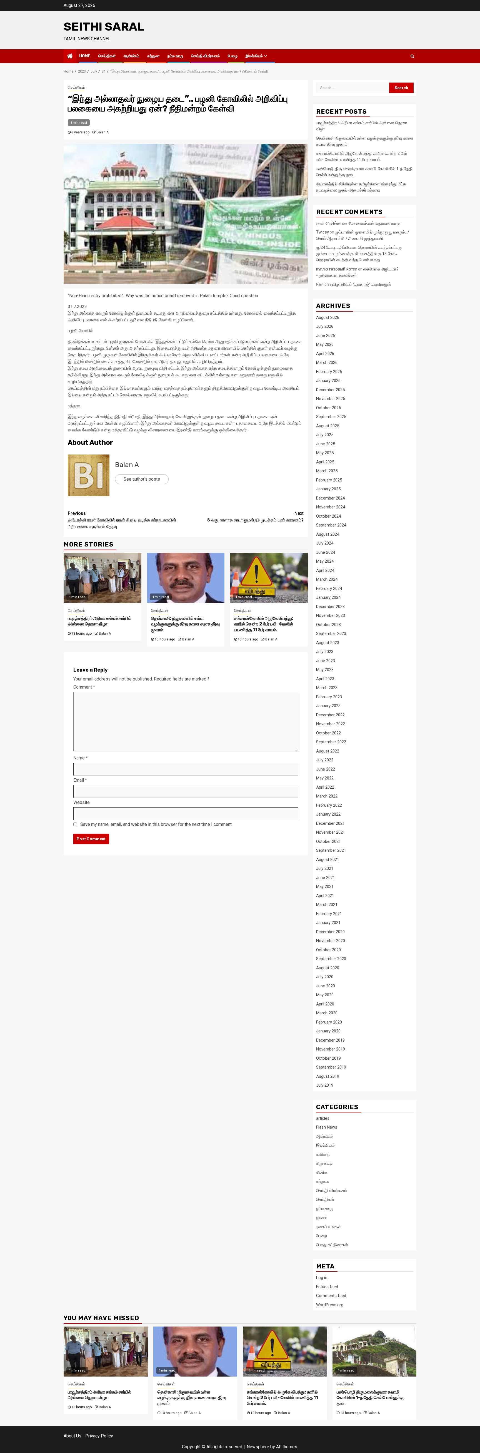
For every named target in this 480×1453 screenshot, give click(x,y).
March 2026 (327, 362)
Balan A (103, 132)
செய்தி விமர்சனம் (205, 56)
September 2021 (331, 850)
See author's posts (142, 479)
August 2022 (327, 751)
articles (322, 1118)
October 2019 (328, 1058)
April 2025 (325, 462)
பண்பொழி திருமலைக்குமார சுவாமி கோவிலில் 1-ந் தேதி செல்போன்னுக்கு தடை (370, 1397)
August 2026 (327, 317)
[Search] (412, 56)
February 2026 (329, 371)
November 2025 (330, 398)
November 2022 (330, 723)
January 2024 (328, 597)
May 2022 (325, 778)
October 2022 (328, 733)
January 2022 (328, 814)
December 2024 (330, 498)
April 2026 (325, 353)
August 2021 (327, 859)
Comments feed (331, 1295)
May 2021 (325, 886)
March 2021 (327, 904)
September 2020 (331, 958)
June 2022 (325, 769)
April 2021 (325, 895)
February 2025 (329, 480)
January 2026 (328, 380)
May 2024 (325, 561)
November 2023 (330, 615)
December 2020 (330, 931)
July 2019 (324, 1085)
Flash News (326, 1127)
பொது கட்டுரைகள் (332, 1244)
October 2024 (328, 516)
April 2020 (325, 1004)
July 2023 (324, 651)
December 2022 (330, 714)
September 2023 (331, 633)
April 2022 (325, 787)
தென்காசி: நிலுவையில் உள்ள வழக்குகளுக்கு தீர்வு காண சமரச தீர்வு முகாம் (185, 624)
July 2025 (324, 434)
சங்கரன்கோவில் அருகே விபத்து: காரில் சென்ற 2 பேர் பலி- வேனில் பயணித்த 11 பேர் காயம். (263, 624)
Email (80, 780)
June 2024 (325, 552)
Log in (321, 1277)
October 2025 (328, 407)
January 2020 (328, 1031)
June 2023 (325, 660)
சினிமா (322, 1172)
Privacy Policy (99, 1436)
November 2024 (330, 507)
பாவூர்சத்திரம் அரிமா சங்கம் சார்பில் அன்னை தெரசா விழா (99, 621)
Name (80, 758)
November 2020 (330, 940)
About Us (72, 1436)
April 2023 (325, 678)
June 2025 (325, 443)
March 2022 (327, 796)
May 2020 (325, 994)
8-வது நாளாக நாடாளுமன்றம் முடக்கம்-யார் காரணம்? (255, 517)
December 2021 (330, 823)
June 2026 (325, 335)
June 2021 (325, 877)
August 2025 (327, 425)
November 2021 (330, 832)
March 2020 (327, 1012)
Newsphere (258, 1446)
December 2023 (330, 606)
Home (84, 56)
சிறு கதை (324, 1163)
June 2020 (325, 985)
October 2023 (328, 624)
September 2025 (331, 416)
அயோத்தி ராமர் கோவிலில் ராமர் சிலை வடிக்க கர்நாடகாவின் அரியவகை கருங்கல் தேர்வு (122, 520)
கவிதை (322, 1154)
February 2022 (329, 805)
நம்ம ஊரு (175, 56)
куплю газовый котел (336, 269)
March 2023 (327, 687)
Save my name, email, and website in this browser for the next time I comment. (156, 824)
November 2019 (330, 1049)
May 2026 (325, 344)
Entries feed (327, 1286)
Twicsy (322, 232)
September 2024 (331, 525)
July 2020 (324, 976)
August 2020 (327, 967)
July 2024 (324, 543)
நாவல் (321, 1217)
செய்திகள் (107, 56)
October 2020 (328, 949)
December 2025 (330, 389)
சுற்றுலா (153, 56)
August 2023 (327, 642)
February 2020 (329, 1022)
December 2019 (330, 1040)
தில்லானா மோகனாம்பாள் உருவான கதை (365, 223)
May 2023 (325, 669)
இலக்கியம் (254, 56)
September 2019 (331, 1067)
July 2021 (324, 868)
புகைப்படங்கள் (328, 1226)
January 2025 (328, 488)
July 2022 (324, 759)
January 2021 (328, 922)
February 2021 (329, 913)
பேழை (233, 56)
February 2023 (329, 696)
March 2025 (327, 470)
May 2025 (325, 452)
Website (81, 802)
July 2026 (324, 326)
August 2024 (327, 534)
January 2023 (328, 705)
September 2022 (331, 741)
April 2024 (325, 570)
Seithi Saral (104, 27)
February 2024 (329, 588)
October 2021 (328, 841)
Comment (84, 687)
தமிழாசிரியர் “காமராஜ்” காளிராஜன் (360, 284)
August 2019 (327, 1076)
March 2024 (327, 579)
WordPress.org (329, 1304)
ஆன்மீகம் (131, 56)
